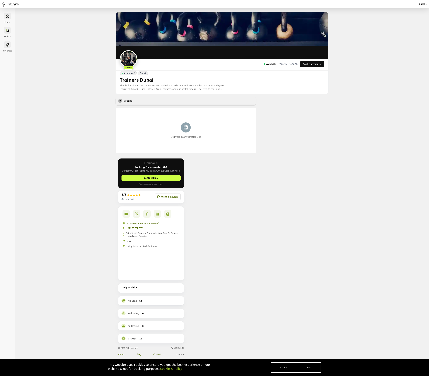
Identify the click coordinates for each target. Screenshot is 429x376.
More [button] (179, 354)
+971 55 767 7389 (135, 228)
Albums (132, 300)
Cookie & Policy (171, 369)
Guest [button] (421, 3)
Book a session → (312, 64)
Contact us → (151, 177)
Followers (133, 326)
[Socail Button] (126, 214)
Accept (283, 367)
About (121, 354)
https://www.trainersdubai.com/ (143, 223)
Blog (139, 354)
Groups (132, 338)
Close (308, 367)
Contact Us (158, 354)
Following (133, 313)
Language (178, 348)
